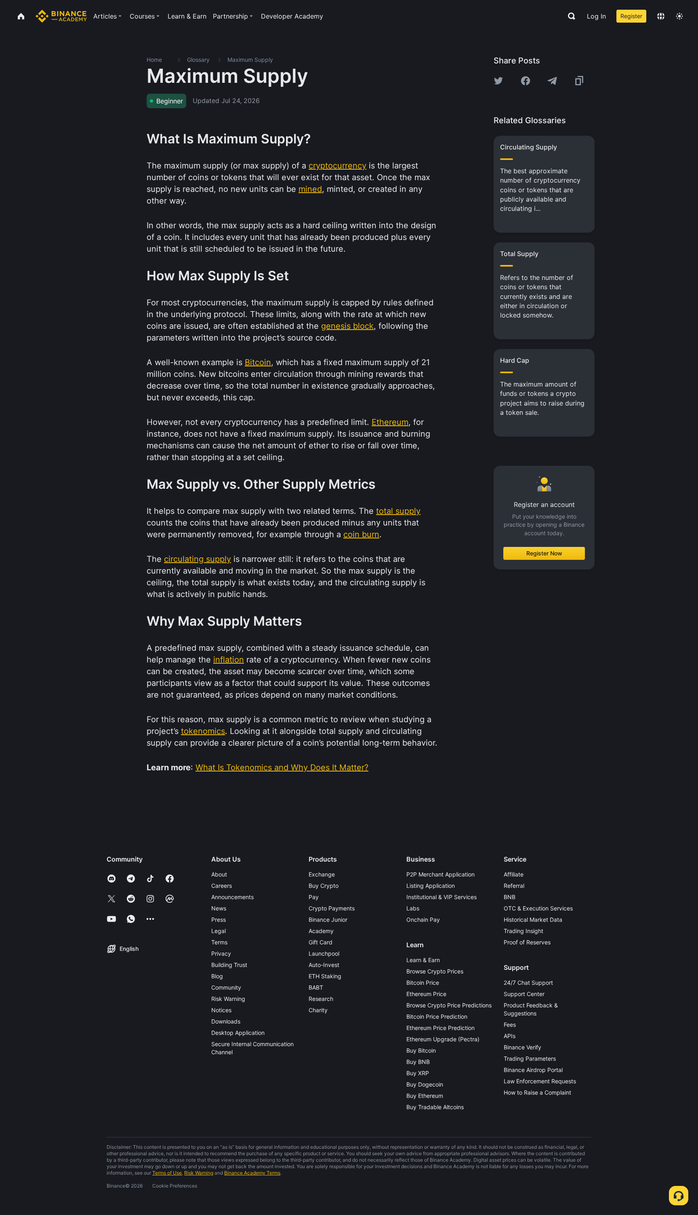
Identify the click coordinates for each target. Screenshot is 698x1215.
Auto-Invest (324, 964)
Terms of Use (167, 1173)
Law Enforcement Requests (540, 1081)
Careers (221, 885)
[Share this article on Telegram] (552, 81)
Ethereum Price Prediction (440, 1027)
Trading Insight (523, 930)
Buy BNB (418, 1061)
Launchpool (324, 953)
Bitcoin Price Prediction (436, 1016)
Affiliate (514, 874)
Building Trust (229, 964)
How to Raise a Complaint (537, 1092)
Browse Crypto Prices (434, 971)
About (219, 874)
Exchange (322, 874)
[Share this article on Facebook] (525, 81)
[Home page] (61, 16)
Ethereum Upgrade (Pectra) (442, 1039)
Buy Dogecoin (424, 1084)
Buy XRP (417, 1073)
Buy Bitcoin (421, 1050)
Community (226, 987)
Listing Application (430, 885)
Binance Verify (522, 1047)
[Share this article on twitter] (498, 81)
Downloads (225, 1021)
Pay (314, 896)
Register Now (544, 553)
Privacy (221, 953)
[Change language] (661, 16)
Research (321, 998)
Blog (217, 976)
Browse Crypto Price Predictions (449, 1005)
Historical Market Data (533, 919)
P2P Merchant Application (440, 874)
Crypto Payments (332, 908)
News (218, 908)
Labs (412, 908)
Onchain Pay (423, 919)
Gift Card (320, 942)
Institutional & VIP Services (441, 896)
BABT (316, 987)
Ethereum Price (426, 993)
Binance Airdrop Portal (533, 1069)
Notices (221, 1010)
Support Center (524, 993)
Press (218, 919)
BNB (509, 896)
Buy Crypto (323, 885)
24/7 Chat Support (528, 982)
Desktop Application (238, 1032)
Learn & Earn (423, 959)
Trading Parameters (530, 1058)
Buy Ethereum (424, 1095)
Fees (510, 1024)
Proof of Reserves (527, 942)
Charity (318, 1010)
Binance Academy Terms (252, 1173)
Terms (219, 942)
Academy (321, 930)
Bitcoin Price (422, 982)
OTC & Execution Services (538, 908)
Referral (514, 885)
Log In (596, 16)
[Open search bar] (569, 16)
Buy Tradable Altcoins (435, 1107)
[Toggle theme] (679, 16)
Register (631, 16)
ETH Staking (325, 976)
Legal (218, 930)
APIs (509, 1035)
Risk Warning (228, 998)
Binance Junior (328, 919)
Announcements (232, 896)
